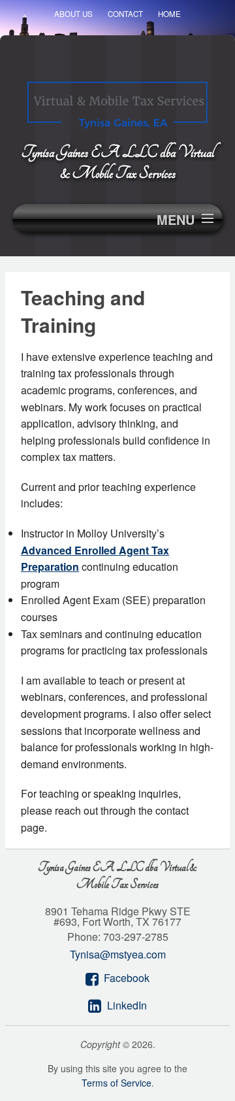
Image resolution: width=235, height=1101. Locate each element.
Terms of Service (116, 1082)
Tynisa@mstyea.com (118, 954)
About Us (73, 13)
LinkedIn (127, 1005)
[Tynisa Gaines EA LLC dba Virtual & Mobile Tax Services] (117, 101)
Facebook (126, 977)
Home (169, 13)
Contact (125, 13)
